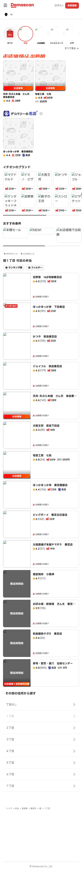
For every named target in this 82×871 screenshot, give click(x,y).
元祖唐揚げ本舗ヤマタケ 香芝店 (53, 544)
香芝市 (33, 808)
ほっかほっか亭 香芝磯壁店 (50, 485)
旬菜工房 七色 (42, 455)
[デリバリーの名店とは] (41, 113)
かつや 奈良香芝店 (45, 336)
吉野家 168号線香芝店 (47, 277)
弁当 (17, 808)
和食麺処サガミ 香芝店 (47, 634)
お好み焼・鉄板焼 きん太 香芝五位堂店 (54, 606)
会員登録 (72, 5)
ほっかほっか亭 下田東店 (49, 307)
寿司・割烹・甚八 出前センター (53, 663)
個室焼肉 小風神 (43, 574)
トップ (9, 808)
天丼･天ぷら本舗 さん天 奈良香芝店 (55, 398)
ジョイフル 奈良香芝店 (47, 366)
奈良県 (24, 808)
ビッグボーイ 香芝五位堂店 (50, 515)
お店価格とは (28, 253)
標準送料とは (12, 253)
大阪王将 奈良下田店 (46, 426)
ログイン (59, 5)
